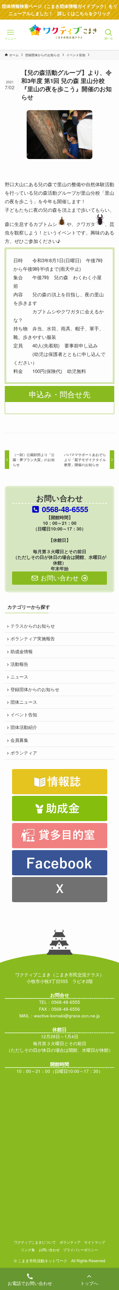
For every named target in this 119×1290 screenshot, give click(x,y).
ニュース (19, 677)
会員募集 (19, 740)
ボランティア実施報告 (32, 639)
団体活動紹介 (23, 727)
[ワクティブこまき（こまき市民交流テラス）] (59, 40)
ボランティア (23, 753)
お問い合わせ (49, 1249)
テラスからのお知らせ (32, 626)
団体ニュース (23, 702)
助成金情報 (21, 651)
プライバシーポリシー (80, 1249)
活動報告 (19, 664)
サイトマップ (94, 1242)
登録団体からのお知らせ (34, 689)
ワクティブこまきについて (35, 1242)
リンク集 (28, 1249)
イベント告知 (23, 715)
